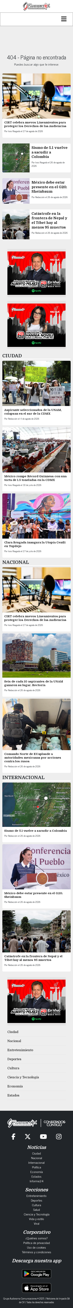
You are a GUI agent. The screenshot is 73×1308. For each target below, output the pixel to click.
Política (36, 1167)
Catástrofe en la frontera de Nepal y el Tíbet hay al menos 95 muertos (33, 958)
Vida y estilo (36, 1218)
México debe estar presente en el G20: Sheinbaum (49, 186)
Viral (36, 1223)
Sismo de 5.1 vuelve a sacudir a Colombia (50, 152)
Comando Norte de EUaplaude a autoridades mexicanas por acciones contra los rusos (32, 757)
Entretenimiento (20, 1050)
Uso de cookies (36, 1247)
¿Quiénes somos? (37, 1238)
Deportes (14, 1059)
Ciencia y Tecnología (23, 1077)
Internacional (36, 1162)
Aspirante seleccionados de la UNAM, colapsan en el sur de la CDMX (33, 411)
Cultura (13, 1068)
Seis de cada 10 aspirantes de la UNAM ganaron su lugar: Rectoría (33, 683)
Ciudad (12, 1032)
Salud (36, 1209)
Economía (15, 1086)
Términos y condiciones (36, 1251)
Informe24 (36, 1180)
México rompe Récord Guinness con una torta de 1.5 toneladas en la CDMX (35, 478)
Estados (13, 1095)
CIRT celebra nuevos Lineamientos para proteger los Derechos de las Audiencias (35, 124)
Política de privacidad (36, 1242)
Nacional (14, 1041)
